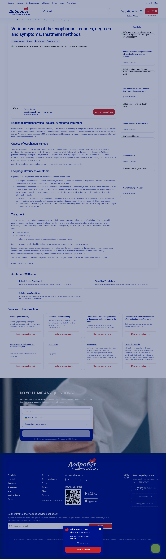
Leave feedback (83, 550)
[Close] (100, 529)
